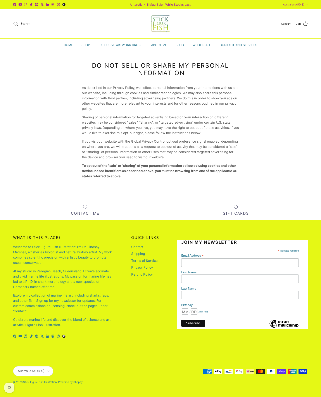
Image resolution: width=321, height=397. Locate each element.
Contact (137, 247)
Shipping (138, 254)
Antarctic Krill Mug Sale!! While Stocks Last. (161, 4)
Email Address (192, 256)
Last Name (188, 288)
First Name (189, 272)
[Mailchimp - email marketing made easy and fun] (284, 327)
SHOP (85, 45)
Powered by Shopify (70, 382)
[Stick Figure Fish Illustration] (160, 24)
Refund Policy (142, 274)
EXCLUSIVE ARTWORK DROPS (120, 45)
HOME (68, 45)
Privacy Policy (142, 267)
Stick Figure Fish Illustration (40, 382)
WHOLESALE (202, 45)
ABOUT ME (159, 45)
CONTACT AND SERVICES (238, 45)
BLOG (180, 45)
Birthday (187, 305)
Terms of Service (144, 261)
